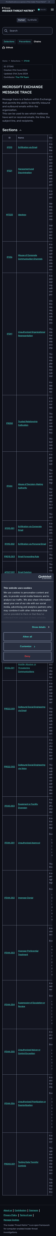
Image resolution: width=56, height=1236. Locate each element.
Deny (27, 656)
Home (4, 61)
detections (15, 61)
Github (9, 48)
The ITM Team (22, 77)
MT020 (9, 215)
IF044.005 (9, 1052)
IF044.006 (9, 1103)
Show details (39, 627)
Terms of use (26, 1215)
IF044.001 (9, 843)
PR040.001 (9, 1164)
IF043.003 (9, 806)
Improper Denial (25, 898)
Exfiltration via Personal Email (32, 544)
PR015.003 (9, 557)
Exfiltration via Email (27, 147)
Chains (37, 42)
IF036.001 (9, 668)
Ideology (22, 215)
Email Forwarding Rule (28, 557)
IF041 (9, 334)
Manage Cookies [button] (11, 1220)
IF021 (9, 171)
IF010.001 (9, 528)
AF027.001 (9, 572)
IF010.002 (9, 544)
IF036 (9, 257)
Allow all (27, 636)
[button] (52, 9)
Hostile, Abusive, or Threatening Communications (27, 668)
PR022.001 (9, 709)
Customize (25, 646)
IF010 (9, 147)
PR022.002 (9, 767)
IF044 (9, 486)
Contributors (20, 1210)
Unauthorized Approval (29, 843)
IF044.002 (9, 898)
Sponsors (33, 1210)
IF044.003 (9, 953)
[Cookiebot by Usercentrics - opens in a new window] (38, 577)
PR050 (9, 423)
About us (8, 1210)
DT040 (27, 61)
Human (21, 20)
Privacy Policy (10, 1215)
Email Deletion (25, 572)
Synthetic (32, 20)
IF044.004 (9, 1005)
